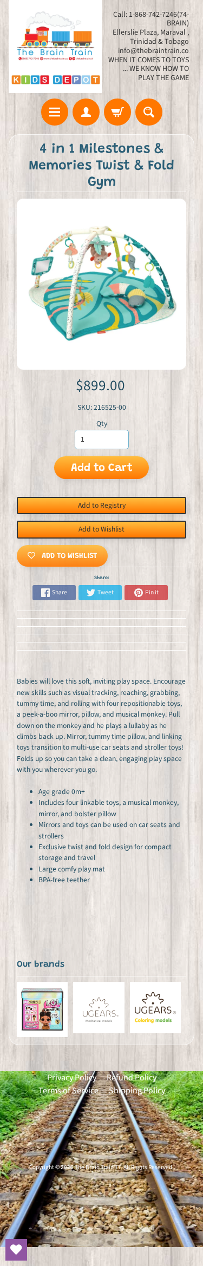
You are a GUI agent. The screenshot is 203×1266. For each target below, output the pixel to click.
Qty (101, 423)
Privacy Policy (71, 1078)
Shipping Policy (137, 1091)
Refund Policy (131, 1078)
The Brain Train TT (98, 1167)
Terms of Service (68, 1091)
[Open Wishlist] (16, 1250)
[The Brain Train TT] (55, 46)
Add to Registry (102, 505)
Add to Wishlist (101, 529)
